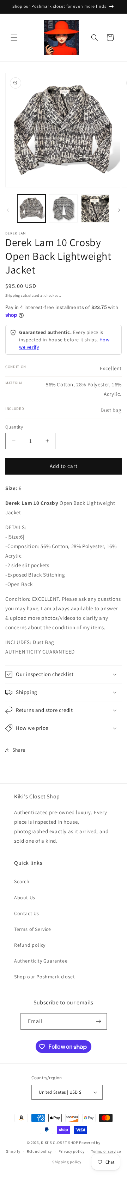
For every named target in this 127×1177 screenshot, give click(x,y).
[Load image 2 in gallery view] (63, 208)
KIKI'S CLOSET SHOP (59, 1142)
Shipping (12, 295)
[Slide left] (8, 210)
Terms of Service (32, 929)
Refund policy (30, 945)
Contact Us (26, 913)
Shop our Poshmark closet (44, 976)
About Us (24, 897)
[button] (14, 37)
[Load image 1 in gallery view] (31, 208)
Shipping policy (66, 1161)
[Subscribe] (99, 1021)
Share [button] (18, 750)
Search (22, 881)
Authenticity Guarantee (40, 961)
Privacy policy (72, 1151)
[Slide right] (119, 210)
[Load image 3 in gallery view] (95, 208)
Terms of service (106, 1151)
